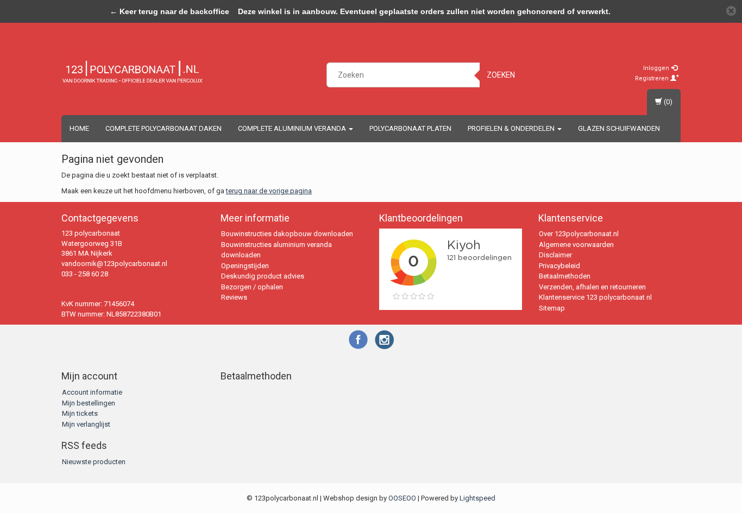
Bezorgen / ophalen (252, 287)
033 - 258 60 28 (84, 274)
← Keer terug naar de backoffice (169, 11)
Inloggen (657, 68)
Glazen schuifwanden (619, 128)
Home (79, 128)
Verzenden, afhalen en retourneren (592, 287)
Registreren (652, 78)
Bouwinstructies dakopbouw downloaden (287, 234)
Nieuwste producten (93, 462)
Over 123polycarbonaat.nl (579, 234)
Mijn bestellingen (88, 403)
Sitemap (552, 308)
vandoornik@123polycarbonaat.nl (114, 263)
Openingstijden (245, 266)
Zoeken (501, 75)
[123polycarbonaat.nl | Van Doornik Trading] (132, 73)
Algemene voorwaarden (576, 244)
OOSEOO (402, 498)
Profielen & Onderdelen (512, 128)
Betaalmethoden (564, 276)
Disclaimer (555, 255)
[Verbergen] (731, 11)
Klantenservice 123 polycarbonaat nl (595, 297)
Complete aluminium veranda (293, 128)
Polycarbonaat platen (410, 128)
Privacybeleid (559, 266)
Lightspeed (477, 498)
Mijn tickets (80, 413)
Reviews (234, 297)
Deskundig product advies (262, 276)
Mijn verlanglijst (86, 424)
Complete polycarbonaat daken (163, 128)
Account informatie (92, 392)
